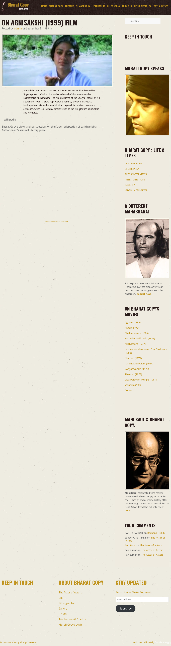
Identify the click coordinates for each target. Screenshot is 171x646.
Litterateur (98, 6)
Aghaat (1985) (133, 322)
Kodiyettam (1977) (135, 343)
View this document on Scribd (56, 222)
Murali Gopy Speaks (70, 624)
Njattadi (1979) (133, 358)
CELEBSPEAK (132, 168)
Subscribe (126, 608)
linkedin (147, 48)
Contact (163, 6)
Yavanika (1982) (133, 385)
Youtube (156, 48)
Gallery (153, 6)
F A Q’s (62, 614)
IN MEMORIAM (133, 163)
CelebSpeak (113, 6)
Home (44, 6)
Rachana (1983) (156, 533)
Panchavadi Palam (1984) (139, 363)
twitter (138, 48)
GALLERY (130, 184)
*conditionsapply (163, 642)
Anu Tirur (130, 545)
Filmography (82, 6)
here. (128, 510)
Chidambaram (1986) (137, 333)
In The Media (140, 6)
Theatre (69, 6)
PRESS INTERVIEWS (136, 174)
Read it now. (144, 293)
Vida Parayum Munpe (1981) (141, 379)
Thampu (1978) (133, 374)
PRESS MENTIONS (135, 179)
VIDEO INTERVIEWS (136, 190)
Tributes (127, 6)
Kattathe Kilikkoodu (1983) (140, 338)
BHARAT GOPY (55, 6)
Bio (61, 597)
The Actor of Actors (151, 545)
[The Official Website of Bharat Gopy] (15, 11)
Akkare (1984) (132, 327)
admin (18, 28)
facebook (129, 48)
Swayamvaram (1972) (137, 368)
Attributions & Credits (72, 619)
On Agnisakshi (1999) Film (39, 22)
